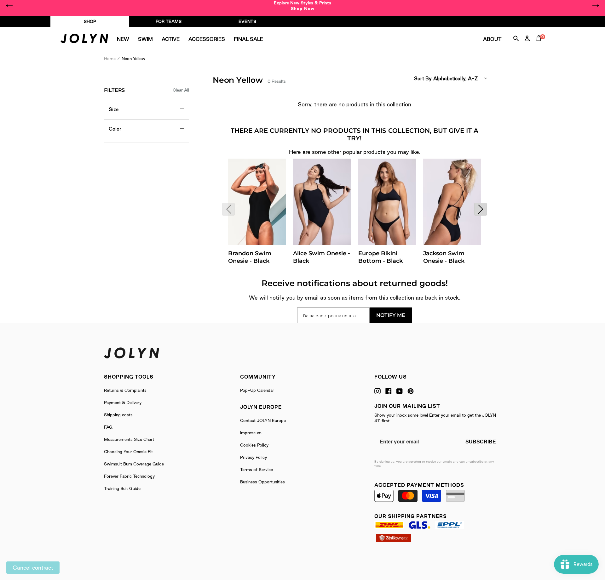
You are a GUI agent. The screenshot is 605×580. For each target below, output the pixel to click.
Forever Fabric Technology (129, 476)
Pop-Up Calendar (257, 390)
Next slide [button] (595, 6)
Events (247, 21)
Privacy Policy (253, 457)
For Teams (169, 21)
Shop (90, 21)
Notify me (390, 315)
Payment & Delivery (122, 402)
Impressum (251, 433)
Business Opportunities (262, 482)
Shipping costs (118, 415)
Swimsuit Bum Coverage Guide (134, 464)
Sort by (423, 78)
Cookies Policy (254, 445)
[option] (302, 5)
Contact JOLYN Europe (263, 420)
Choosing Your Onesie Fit (128, 451)
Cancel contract (33, 568)
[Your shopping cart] (540, 45)
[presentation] (228, 209)
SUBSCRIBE (480, 441)
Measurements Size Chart (129, 439)
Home (110, 58)
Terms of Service (256, 469)
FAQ (108, 427)
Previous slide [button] (9, 6)
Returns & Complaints (125, 390)
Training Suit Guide (122, 488)
